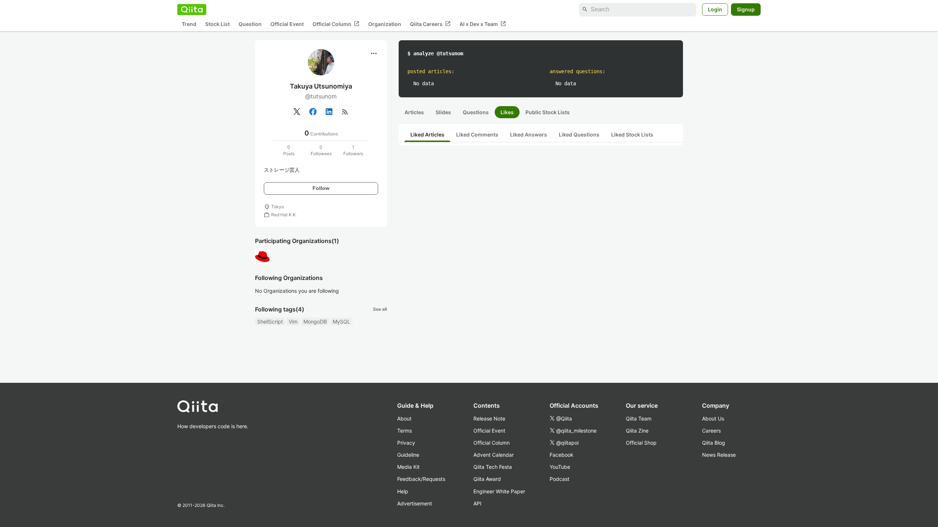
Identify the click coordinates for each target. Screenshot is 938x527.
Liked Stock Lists (632, 134)
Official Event (287, 24)
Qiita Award (487, 479)
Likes (507, 112)
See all (380, 309)
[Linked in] (329, 112)
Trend (189, 24)
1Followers (353, 150)
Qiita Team (638, 418)
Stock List (217, 24)
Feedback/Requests (421, 479)
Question (250, 24)
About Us (713, 418)
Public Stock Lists (547, 112)
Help (402, 491)
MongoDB (315, 321)
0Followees (321, 150)
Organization (384, 24)
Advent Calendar (493, 455)
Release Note (489, 418)
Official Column (336, 23)
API (477, 503)
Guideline (408, 455)
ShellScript (270, 321)
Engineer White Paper (499, 491)
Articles (414, 112)
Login (715, 9)
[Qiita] (191, 9)
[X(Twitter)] (297, 112)
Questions (476, 112)
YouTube (560, 467)
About (404, 418)
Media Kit (408, 467)
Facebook (561, 455)
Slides (443, 112)
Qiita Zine (637, 430)
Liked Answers (528, 134)
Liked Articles (427, 134)
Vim (293, 321)
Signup (746, 9)
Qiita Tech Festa (492, 467)
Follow (321, 188)
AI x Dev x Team (482, 23)
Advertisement (414, 503)
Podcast (559, 479)
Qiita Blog (713, 443)
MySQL (341, 321)
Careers (711, 430)
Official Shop (641, 443)
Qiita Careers (430, 23)
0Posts (289, 150)
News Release (719, 455)
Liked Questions (579, 134)
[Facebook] (313, 112)
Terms (404, 430)
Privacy (406, 443)
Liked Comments (477, 134)
